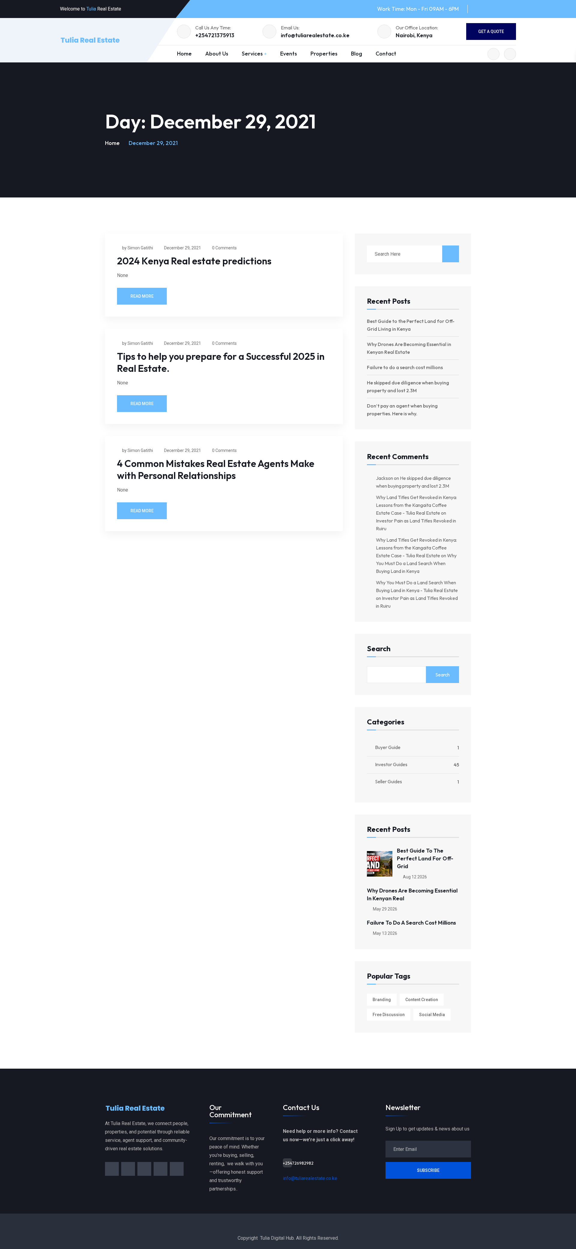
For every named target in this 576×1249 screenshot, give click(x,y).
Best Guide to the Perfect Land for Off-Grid (425, 858)
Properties (324, 53)
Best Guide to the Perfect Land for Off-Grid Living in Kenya (410, 325)
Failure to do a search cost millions (405, 367)
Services (252, 53)
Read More (142, 296)
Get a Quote (491, 31)
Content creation (421, 999)
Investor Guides (391, 764)
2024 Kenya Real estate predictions (194, 261)
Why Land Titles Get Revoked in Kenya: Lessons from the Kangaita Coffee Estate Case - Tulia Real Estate (416, 505)
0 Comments (224, 247)
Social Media (432, 1014)
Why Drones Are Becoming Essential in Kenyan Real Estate (409, 348)
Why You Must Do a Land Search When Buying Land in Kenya (416, 563)
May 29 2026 (384, 909)
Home (184, 53)
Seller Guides (388, 781)
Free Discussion (389, 1014)
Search (379, 649)
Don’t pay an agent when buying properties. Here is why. (402, 410)
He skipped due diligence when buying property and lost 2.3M (408, 386)
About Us (216, 53)
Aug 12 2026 (414, 876)
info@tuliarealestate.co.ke (315, 35)
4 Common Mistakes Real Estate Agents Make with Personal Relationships (215, 469)
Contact (386, 53)
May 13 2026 (384, 933)
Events (288, 53)
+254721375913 (214, 35)
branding (382, 999)
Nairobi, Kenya (414, 35)
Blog (356, 53)
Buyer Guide (387, 747)
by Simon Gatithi (137, 247)
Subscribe (428, 1170)
